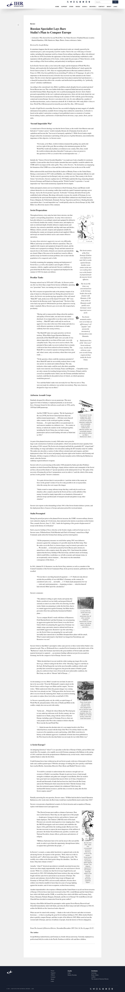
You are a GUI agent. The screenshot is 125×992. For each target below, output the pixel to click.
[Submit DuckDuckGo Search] (115, 1)
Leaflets (93, 977)
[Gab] (89, 2)
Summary (93, 973)
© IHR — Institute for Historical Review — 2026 (20, 988)
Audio (70, 971)
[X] (67, 2)
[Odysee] (80, 2)
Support (53, 973)
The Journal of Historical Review (99, 979)
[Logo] (16, 4)
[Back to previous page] (18, 25)
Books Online (94, 975)
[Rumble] (83, 2)
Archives (94, 971)
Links (52, 981)
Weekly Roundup (72, 975)
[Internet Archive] (86, 2)
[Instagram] (74, 2)
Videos (53, 975)
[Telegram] (70, 2)
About (52, 979)
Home (52, 971)
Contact (53, 977)
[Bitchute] (77, 2)
